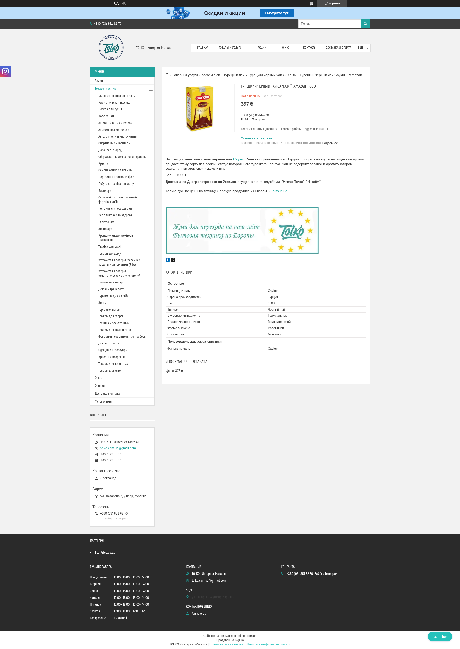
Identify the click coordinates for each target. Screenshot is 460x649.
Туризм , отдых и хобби (113, 296)
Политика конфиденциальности (269, 644)
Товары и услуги (230, 48)
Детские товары (109, 343)
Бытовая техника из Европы (117, 96)
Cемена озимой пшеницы (115, 170)
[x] (173, 260)
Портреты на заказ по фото (116, 177)
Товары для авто (109, 371)
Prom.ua (251, 635)
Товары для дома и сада (114, 330)
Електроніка (106, 222)
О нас (286, 48)
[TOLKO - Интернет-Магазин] (111, 47)
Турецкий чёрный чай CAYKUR (272, 75)
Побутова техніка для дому (116, 184)
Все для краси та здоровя (115, 215)
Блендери (104, 191)
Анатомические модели (113, 130)
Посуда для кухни (110, 109)
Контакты (309, 48)
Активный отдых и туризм (115, 123)
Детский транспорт (111, 289)
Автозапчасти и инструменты (117, 136)
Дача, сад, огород (110, 150)
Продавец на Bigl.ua (230, 640)
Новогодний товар (110, 282)
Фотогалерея (103, 401)
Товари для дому (109, 254)
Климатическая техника (114, 103)
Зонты (102, 303)
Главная (203, 48)
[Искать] (365, 23)
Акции (262, 48)
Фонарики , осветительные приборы (122, 337)
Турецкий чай (234, 75)
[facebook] (168, 260)
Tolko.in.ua (279, 191)
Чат (444, 636)
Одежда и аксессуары (113, 350)
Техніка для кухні (109, 247)
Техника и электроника (113, 323)
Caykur (239, 159)
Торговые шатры (109, 310)
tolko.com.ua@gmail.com (118, 448)
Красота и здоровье (111, 357)
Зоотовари (105, 229)
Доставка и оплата (338, 48)
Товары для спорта (111, 316)
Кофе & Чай (210, 75)
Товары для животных (113, 364)
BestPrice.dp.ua (105, 553)
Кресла (103, 164)
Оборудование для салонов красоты (122, 157)
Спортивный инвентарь (114, 143)
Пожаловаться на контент (227, 644)
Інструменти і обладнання (115, 208)
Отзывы (100, 386)
